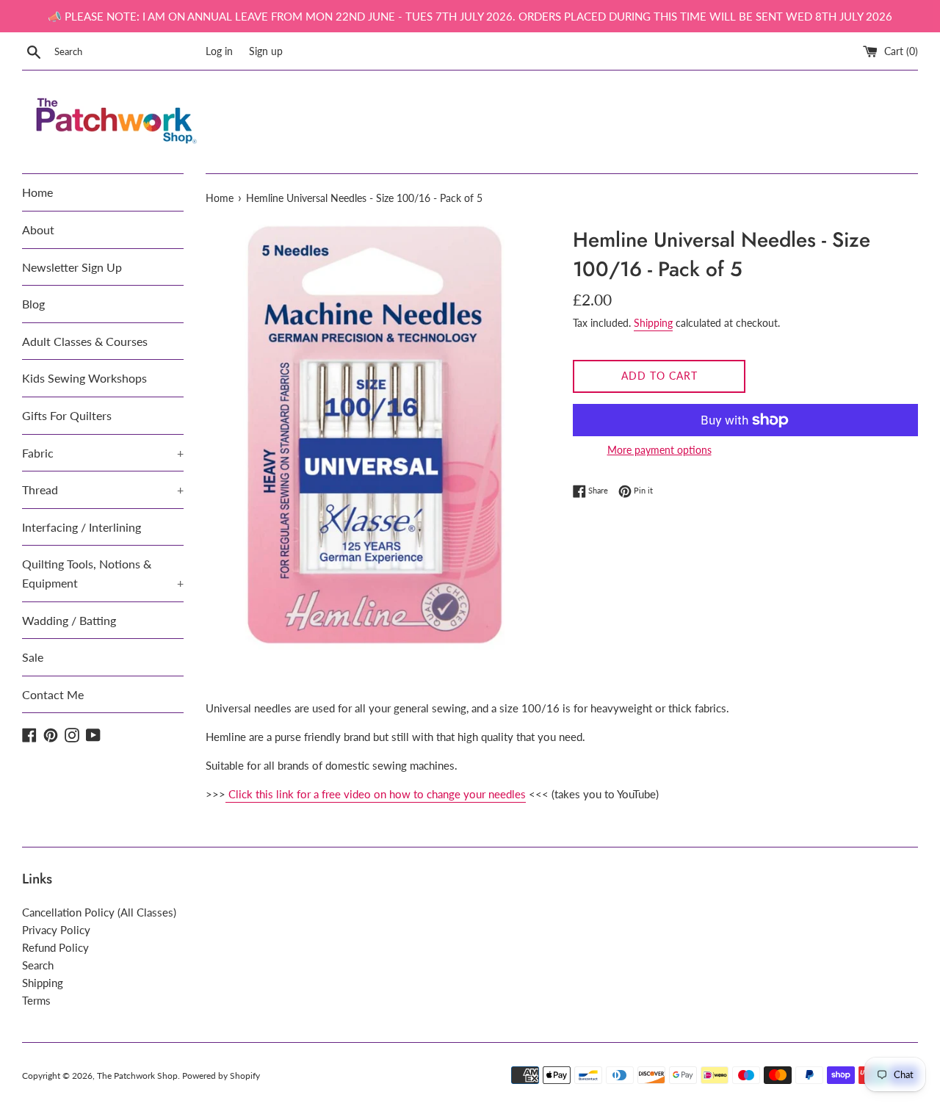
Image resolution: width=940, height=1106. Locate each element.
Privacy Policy (56, 929)
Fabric (103, 453)
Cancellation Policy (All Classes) (99, 912)
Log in (219, 51)
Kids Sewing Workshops (84, 378)
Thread (103, 489)
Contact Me (53, 694)
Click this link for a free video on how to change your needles (377, 793)
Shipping (653, 323)
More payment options (659, 450)
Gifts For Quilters (67, 415)
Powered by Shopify (221, 1075)
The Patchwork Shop (137, 1075)
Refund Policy (55, 947)
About (38, 229)
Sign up (266, 51)
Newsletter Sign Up (72, 267)
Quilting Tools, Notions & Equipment (103, 573)
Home (37, 192)
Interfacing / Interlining (81, 527)
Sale (32, 657)
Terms (36, 1000)
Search (38, 965)
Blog (33, 304)
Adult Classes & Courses (85, 341)
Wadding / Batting (69, 620)
